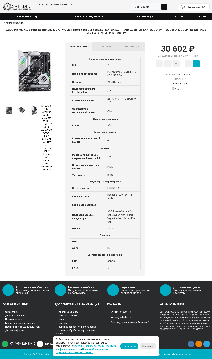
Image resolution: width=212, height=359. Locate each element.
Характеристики (78, 46)
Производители (13, 319)
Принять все (129, 346)
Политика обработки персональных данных (76, 332)
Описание (105, 46)
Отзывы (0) (132, 46)
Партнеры (63, 323)
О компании (11, 312)
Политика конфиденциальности (22, 326)
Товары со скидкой (68, 312)
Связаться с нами (67, 315)
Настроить (148, 346)
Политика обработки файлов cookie (77, 326)
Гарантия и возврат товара (20, 323)
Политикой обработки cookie (89, 346)
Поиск (61, 319)
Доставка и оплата (15, 315)
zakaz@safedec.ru (121, 317)
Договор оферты (14, 330)
